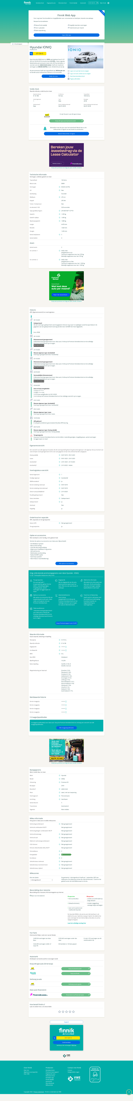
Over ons (26, 1070)
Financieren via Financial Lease (75, 995)
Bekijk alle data (53, 76)
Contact (70, 1070)
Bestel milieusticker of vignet (66, 134)
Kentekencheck (40, 3)
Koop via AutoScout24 (75, 969)
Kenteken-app (50, 1077)
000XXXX (39, 345)
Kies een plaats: (34, 877)
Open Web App (66, 35)
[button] (70, 57)
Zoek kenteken (66, 1042)
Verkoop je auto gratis (75, 984)
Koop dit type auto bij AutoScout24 (65, 121)
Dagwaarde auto (51, 3)
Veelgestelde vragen (73, 1072)
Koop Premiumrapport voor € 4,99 (66, 623)
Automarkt (83, 3)
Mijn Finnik (103, 3)
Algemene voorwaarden (31, 1072)
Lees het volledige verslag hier (77, 923)
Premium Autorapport (52, 1072)
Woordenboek (50, 1083)
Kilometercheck (62, 3)
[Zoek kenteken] (98, 3)
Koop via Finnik (75, 973)
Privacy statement (39, 1092)
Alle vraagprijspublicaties (66, 728)
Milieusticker (49, 1085)
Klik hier (74, 1045)
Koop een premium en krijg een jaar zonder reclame (66, 168)
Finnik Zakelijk (73, 3)
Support (66, 1022)
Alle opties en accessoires (66, 563)
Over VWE (26, 1074)
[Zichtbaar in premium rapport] (53, 340)
